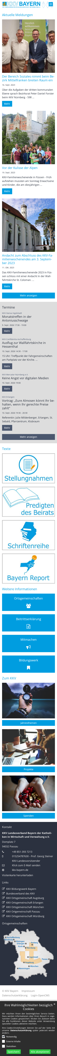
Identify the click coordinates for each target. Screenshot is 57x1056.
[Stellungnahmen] (28, 468)
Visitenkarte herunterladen (17, 875)
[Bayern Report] (28, 569)
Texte (6, 449)
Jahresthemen (28, 723)
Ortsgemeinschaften (14, 923)
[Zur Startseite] (28, 5)
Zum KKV (9, 678)
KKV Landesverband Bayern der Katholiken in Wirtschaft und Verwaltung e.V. (27, 834)
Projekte (28, 769)
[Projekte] (28, 747)
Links (5, 882)
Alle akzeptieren (40, 1051)
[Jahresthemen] (28, 700)
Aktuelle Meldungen (17, 15)
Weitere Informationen (19, 589)
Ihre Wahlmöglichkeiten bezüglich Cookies (28, 1007)
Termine (8, 307)
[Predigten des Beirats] (28, 502)
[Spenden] (28, 793)
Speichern (13, 1051)
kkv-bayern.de (20, 870)
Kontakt (7, 827)
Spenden (28, 815)
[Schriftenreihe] (28, 535)
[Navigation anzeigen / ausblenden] (51, 4)
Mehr (7, 103)
